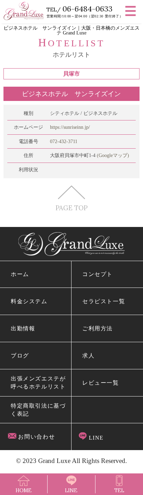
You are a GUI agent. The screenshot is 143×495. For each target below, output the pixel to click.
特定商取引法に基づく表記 (38, 409)
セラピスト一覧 (103, 301)
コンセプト (97, 274)
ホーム (20, 274)
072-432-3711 (63, 141)
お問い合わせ (35, 436)
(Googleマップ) (113, 155)
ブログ (20, 355)
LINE (95, 437)
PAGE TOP (71, 207)
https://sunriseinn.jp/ (70, 127)
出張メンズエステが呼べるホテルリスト (38, 382)
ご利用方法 (97, 328)
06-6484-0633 (87, 9)
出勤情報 (23, 328)
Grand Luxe (54, 460)
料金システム (29, 301)
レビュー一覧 (100, 382)
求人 (88, 355)
